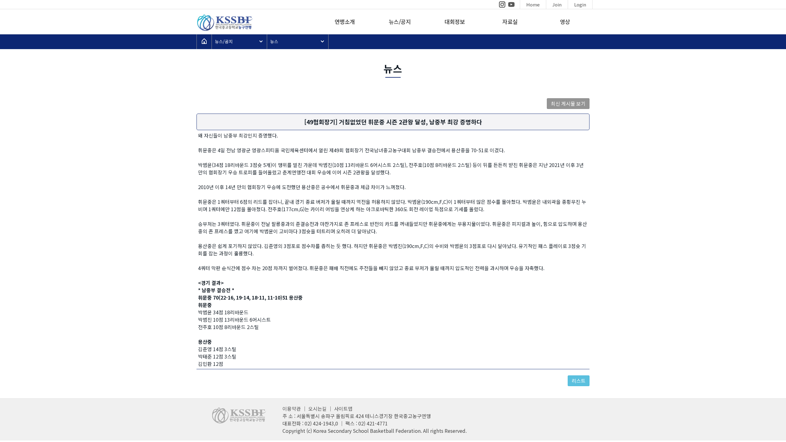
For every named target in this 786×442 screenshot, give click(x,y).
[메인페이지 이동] (204, 41)
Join (557, 4)
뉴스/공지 (400, 21)
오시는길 (317, 408)
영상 (565, 21)
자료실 (510, 21)
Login (580, 4)
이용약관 (291, 408)
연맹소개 (345, 21)
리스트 (579, 380)
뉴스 (274, 41)
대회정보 (455, 21)
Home (533, 4)
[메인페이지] (224, 30)
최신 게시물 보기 (568, 103)
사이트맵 (343, 408)
